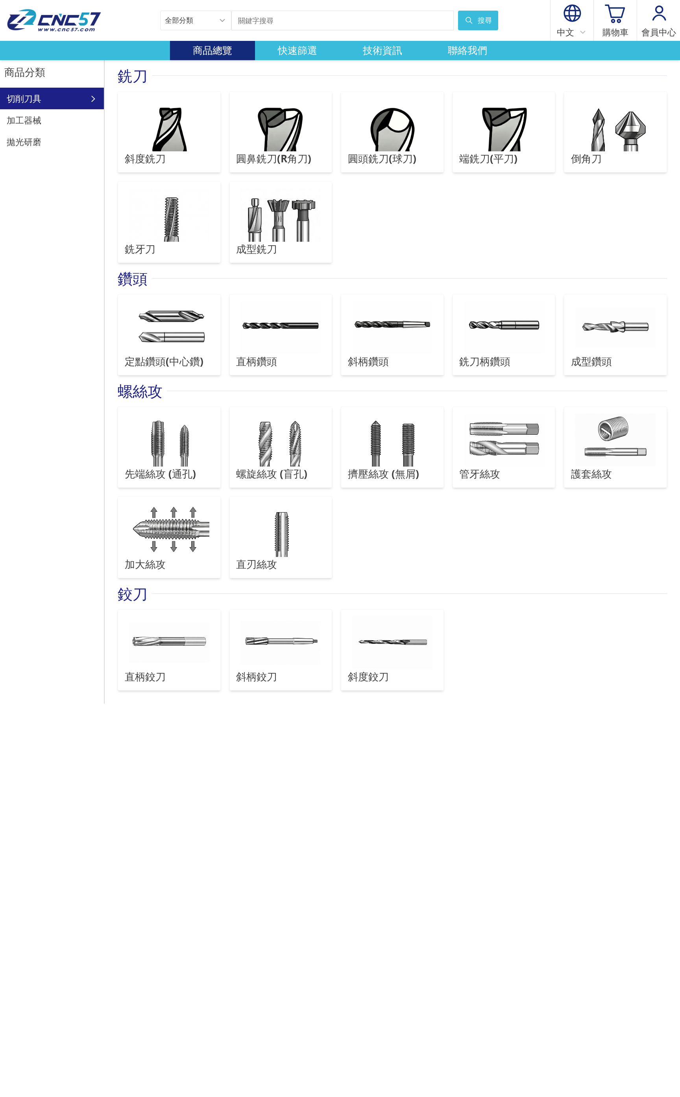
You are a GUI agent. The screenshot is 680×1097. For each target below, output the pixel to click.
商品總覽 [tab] (212, 50)
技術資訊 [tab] (382, 50)
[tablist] (340, 51)
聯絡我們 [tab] (467, 50)
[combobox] (195, 20)
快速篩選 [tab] (297, 50)
